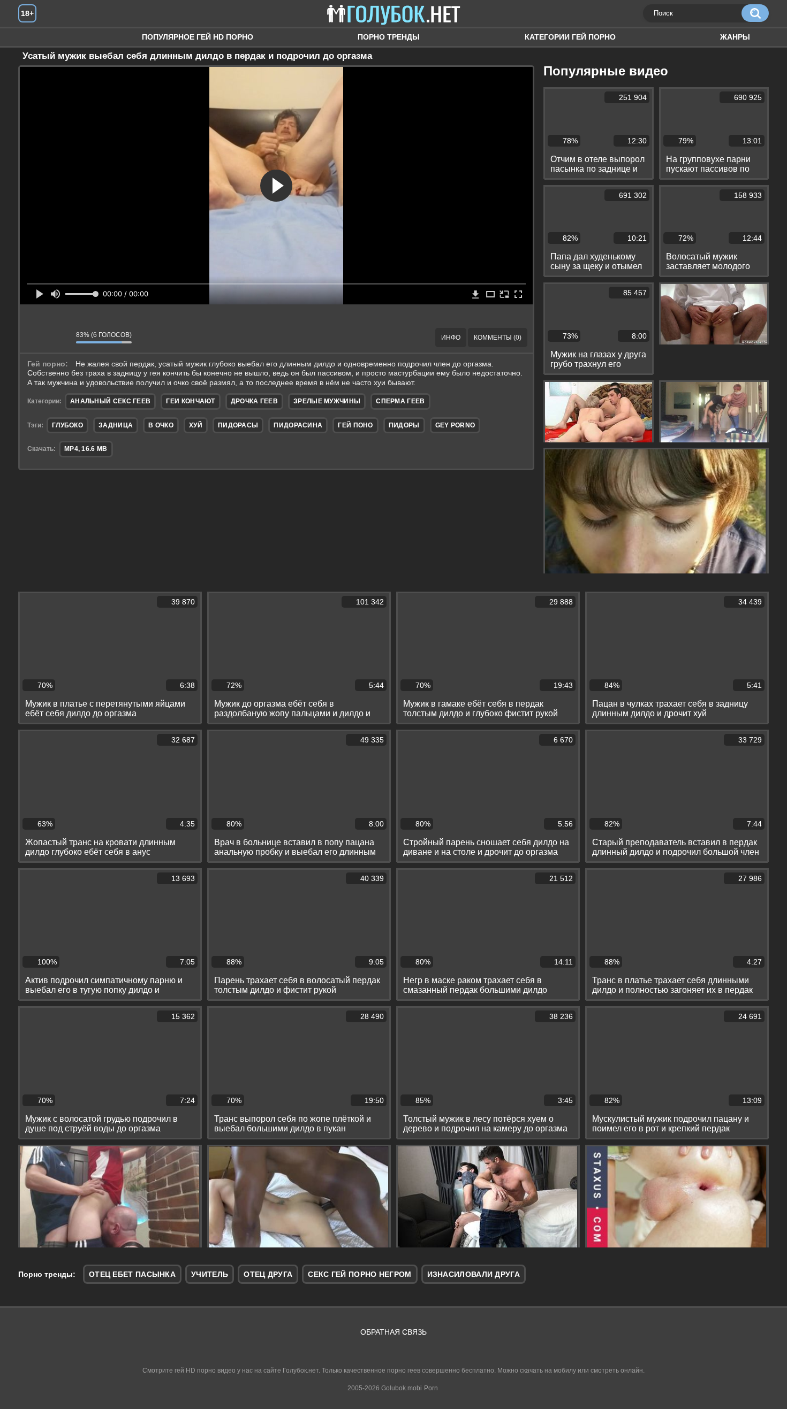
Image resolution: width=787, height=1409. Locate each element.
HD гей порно (37, 37)
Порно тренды (389, 37)
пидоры (404, 425)
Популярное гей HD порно (197, 37)
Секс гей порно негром (359, 1274)
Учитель (209, 1274)
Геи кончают (190, 401)
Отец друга (268, 1274)
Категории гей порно (570, 37)
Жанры (735, 37)
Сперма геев (400, 401)
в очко (160, 425)
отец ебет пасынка (132, 1274)
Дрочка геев (254, 401)
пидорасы (238, 425)
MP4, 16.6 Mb (86, 449)
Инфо (450, 337)
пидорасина (298, 425)
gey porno (455, 425)
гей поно (355, 425)
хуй (195, 425)
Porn (431, 1388)
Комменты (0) (497, 337)
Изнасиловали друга (473, 1274)
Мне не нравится (60, 337)
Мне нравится (36, 337)
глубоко (67, 425)
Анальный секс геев (110, 401)
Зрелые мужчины (326, 401)
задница (116, 425)
